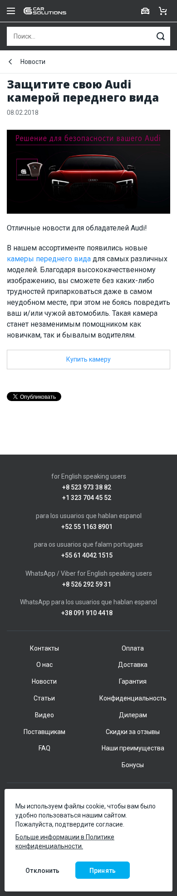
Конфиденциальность (133, 698)
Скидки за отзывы (133, 731)
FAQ (44, 748)
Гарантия (133, 681)
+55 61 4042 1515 (87, 555)
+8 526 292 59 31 (86, 584)
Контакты (44, 648)
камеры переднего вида (49, 259)
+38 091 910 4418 (87, 613)
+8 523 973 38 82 (86, 487)
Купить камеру (88, 359)
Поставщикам (44, 731)
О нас (44, 664)
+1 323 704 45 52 (86, 498)
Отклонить (42, 870)
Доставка (133, 664)
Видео (44, 715)
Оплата (133, 648)
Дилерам (133, 715)
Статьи (44, 698)
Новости (32, 61)
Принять (102, 870)
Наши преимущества (133, 748)
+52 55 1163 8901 (87, 527)
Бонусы (133, 765)
